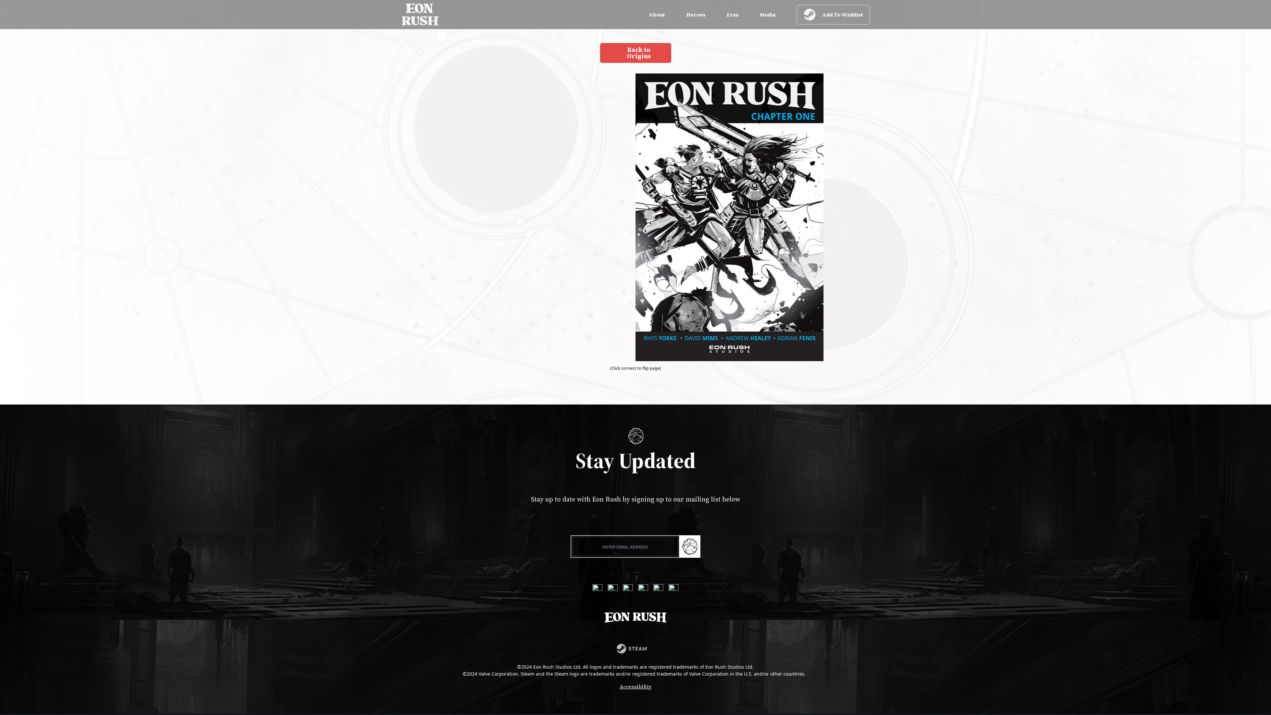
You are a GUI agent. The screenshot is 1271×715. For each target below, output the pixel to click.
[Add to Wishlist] (636, 648)
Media (768, 14)
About (656, 14)
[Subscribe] (689, 546)
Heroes (695, 14)
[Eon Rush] (420, 14)
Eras (732, 14)
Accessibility (636, 686)
